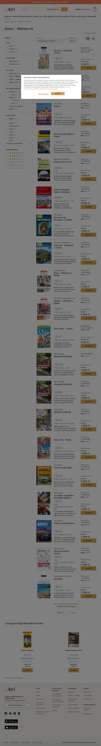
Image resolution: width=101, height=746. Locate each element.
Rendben (58, 93)
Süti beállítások (43, 94)
